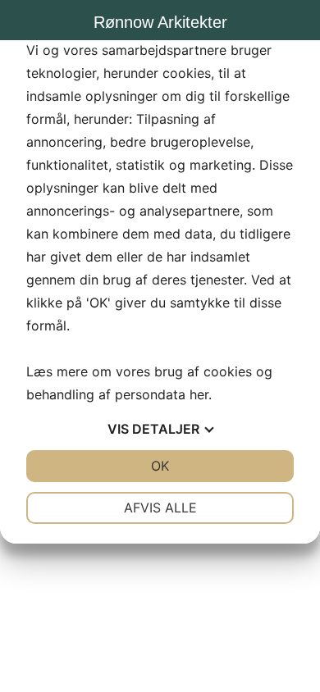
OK (160, 466)
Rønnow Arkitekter (160, 22)
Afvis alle (160, 507)
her (199, 394)
